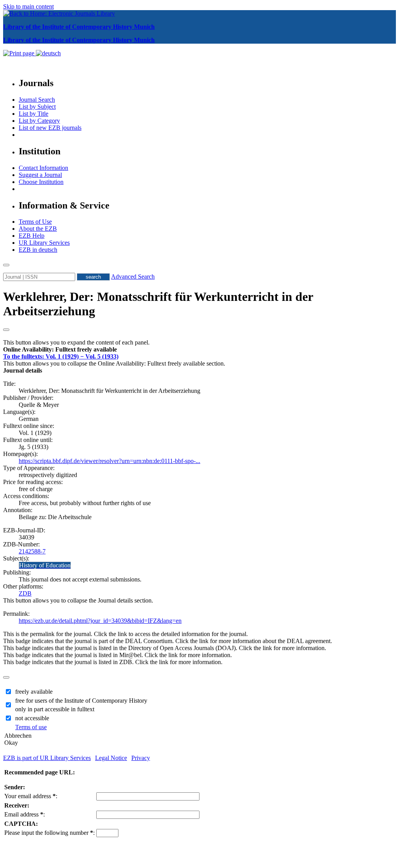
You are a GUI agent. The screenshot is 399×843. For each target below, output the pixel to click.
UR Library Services (44, 242)
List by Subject (37, 106)
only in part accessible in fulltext (54, 709)
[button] (60, 349)
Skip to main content (28, 6)
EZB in (38, 249)
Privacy (140, 758)
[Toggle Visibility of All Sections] (6, 330)
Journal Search (37, 99)
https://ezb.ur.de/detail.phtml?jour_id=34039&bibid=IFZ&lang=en (100, 620)
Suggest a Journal (40, 174)
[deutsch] (48, 53)
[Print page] (19, 53)
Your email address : (30, 796)
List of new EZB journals (50, 127)
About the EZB (38, 228)
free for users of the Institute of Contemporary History (81, 700)
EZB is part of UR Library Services (47, 758)
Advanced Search (133, 276)
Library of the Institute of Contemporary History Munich (79, 26)
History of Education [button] (45, 565)
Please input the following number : (49, 832)
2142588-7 (32, 551)
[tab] (199, 349)
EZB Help (31, 235)
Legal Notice (111, 758)
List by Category (39, 120)
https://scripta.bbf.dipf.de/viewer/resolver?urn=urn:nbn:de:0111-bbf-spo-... (109, 461)
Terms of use (31, 727)
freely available (34, 691)
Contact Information (43, 167)
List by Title (33, 113)
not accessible (32, 718)
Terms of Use (35, 221)
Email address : (24, 814)
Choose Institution (41, 181)
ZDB (25, 593)
